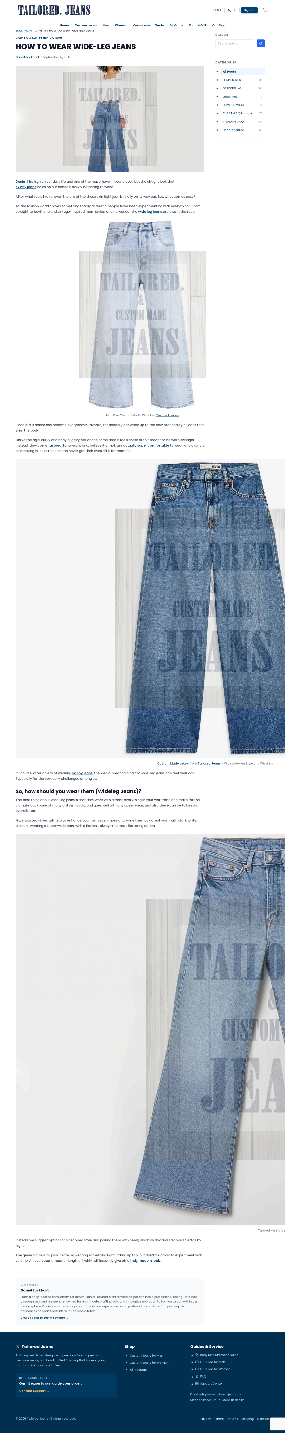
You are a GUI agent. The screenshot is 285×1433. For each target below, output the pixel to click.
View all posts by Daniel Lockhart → (44, 1317)
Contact (263, 1419)
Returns (232, 1419)
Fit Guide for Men (212, 1362)
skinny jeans (26, 187)
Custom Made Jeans (173, 763)
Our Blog (218, 25)
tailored (55, 445)
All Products (138, 1370)
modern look (149, 1260)
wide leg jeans (150, 211)
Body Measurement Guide (219, 1355)
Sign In (231, 10)
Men (106, 25)
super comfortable (153, 445)
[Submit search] (261, 43)
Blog (19, 30)
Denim (21, 181)
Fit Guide (176, 25)
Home (64, 25)
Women (121, 25)
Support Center (211, 1383)
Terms (219, 1419)
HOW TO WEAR (35, 30)
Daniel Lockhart (27, 57)
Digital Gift (197, 25)
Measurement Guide (148, 25)
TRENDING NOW (50, 38)
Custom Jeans (86, 25)
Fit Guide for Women (215, 1369)
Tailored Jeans (167, 415)
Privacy (206, 1419)
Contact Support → (34, 1391)
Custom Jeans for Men (146, 1355)
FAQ (203, 1376)
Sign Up (249, 10)
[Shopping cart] (265, 10)
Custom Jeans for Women (149, 1363)
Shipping (247, 1419)
